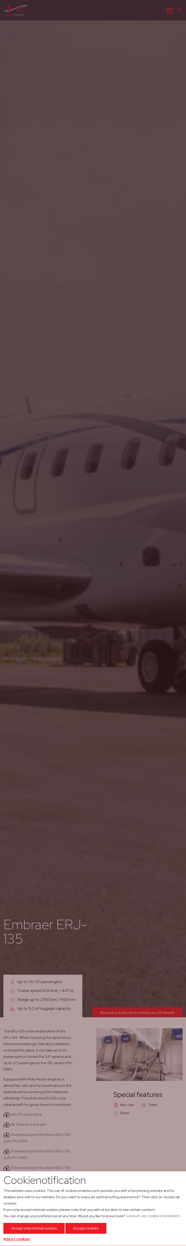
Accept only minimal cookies (34, 1228)
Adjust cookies (16, 1239)
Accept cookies (85, 1228)
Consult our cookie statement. (153, 1216)
